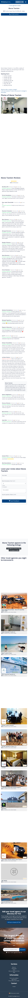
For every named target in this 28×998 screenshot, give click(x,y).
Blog (14, 972)
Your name (4, 475)
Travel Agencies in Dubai (14, 550)
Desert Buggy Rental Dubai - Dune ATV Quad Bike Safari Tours (12, 610)
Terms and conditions (14, 978)
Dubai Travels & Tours (6, 653)
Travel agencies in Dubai (15, 5)
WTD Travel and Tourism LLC (8, 674)
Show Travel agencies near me (14, 952)
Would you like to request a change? (9, 89)
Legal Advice (14, 979)
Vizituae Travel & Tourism (7, 725)
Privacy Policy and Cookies (14, 980)
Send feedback (14, 501)
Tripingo (3, 767)
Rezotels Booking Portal (7, 902)
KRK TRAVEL (4, 880)
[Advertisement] (14, 31)
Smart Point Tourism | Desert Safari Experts (11, 859)
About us (14, 967)
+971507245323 (14, 14)
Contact (14, 986)
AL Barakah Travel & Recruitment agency (11, 787)
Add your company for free (14, 922)
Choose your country (14, 993)
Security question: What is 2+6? (9, 494)
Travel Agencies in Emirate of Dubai (14, 548)
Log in (14, 969)
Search (23, 949)
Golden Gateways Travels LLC (8, 632)
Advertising (14, 968)
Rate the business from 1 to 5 (8, 481)
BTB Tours (3, 808)
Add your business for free (14, 971)
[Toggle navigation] (25, 2)
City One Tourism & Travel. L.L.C (8, 746)
